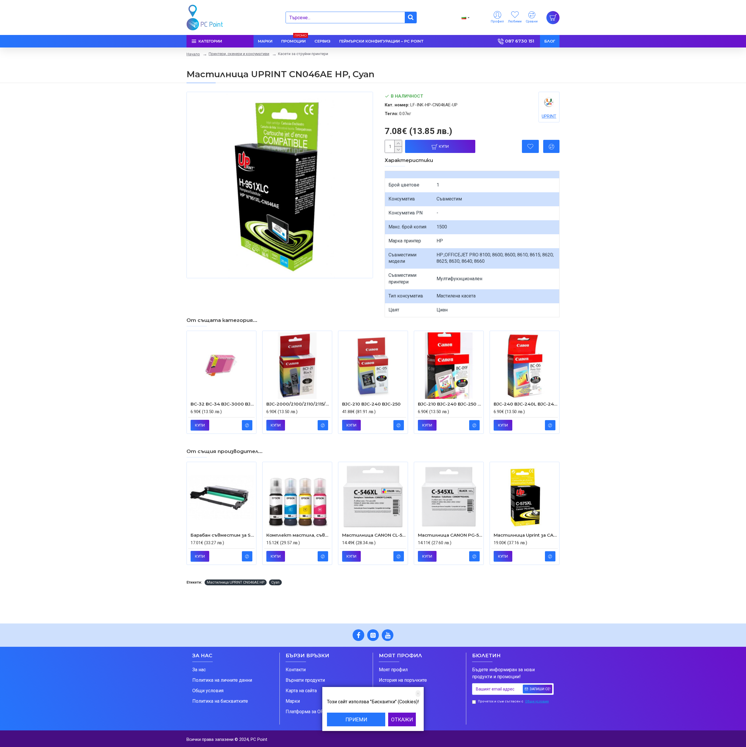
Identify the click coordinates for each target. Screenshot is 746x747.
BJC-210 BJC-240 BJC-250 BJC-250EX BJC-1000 (450, 404)
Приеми (356, 719)
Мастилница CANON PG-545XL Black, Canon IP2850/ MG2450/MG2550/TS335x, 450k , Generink (450, 535)
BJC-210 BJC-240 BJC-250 (371, 404)
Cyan (275, 582)
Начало (193, 54)
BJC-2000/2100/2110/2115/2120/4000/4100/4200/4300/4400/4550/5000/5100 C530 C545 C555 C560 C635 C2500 (298, 404)
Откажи (402, 719)
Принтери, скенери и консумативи (239, 54)
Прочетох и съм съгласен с (513, 701)
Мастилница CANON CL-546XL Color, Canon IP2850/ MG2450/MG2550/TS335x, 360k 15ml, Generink (374, 535)
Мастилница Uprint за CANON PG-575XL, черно (526, 535)
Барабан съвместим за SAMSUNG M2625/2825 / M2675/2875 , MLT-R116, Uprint (223, 535)
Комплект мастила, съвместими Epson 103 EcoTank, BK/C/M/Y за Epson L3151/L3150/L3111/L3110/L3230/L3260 (298, 535)
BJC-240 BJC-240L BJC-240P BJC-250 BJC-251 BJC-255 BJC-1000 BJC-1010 (526, 404)
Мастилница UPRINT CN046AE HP (235, 582)
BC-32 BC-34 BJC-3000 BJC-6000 (223, 404)
